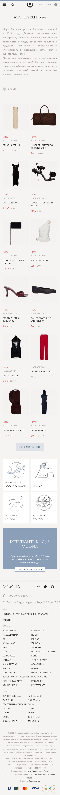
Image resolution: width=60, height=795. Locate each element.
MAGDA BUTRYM (10, 141)
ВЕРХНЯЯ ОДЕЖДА (11, 696)
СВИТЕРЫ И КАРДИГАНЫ (14, 704)
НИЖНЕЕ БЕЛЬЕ (35, 696)
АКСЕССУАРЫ (34, 700)
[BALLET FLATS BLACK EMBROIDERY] (44, 289)
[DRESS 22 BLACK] (16, 174)
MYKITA (6, 668)
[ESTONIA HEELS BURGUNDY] (16, 289)
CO (4, 639)
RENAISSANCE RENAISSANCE (16, 677)
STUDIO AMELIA (10, 685)
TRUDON (35, 643)
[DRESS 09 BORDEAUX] (16, 402)
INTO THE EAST (39, 660)
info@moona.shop (33, 781)
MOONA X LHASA (39, 677)
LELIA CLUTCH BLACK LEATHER (13, 262)
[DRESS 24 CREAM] (16, 117)
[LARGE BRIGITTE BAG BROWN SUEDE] (44, 117)
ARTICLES (7, 620)
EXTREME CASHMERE (12, 681)
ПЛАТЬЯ (6, 708)
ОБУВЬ (31, 708)
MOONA (32, 712)
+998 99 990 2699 (17, 596)
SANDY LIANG (9, 643)
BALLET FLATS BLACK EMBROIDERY (41, 320)
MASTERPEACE (38, 685)
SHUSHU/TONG (10, 664)
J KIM (5, 651)
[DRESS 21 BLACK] (16, 347)
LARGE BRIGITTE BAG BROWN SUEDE (42, 147)
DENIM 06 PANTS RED (41, 371)
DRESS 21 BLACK (11, 375)
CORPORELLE (9, 656)
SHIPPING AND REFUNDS (24, 614)
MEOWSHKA (37, 681)
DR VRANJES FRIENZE (41, 672)
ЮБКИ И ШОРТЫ (11, 721)
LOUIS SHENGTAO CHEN (43, 651)
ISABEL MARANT (10, 630)
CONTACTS (42, 614)
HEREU (34, 635)
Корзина (55, 5)
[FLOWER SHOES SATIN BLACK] (44, 174)
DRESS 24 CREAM (11, 145)
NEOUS (6, 647)
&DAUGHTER (37, 664)
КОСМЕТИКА (34, 717)
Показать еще (30, 447)
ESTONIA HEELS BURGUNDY (11, 320)
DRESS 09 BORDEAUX (13, 430)
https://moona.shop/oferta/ (37, 771)
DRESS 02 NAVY (38, 430)
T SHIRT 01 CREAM (40, 260)
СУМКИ (31, 704)
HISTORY (7, 614)
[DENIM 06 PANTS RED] (44, 347)
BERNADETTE (37, 630)
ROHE (34, 656)
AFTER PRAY (36, 647)
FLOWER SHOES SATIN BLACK (42, 204)
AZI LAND (7, 660)
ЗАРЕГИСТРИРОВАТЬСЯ (30, 569)
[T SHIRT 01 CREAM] (44, 232)
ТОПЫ (6, 712)
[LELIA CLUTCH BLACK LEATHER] (16, 232)
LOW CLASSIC (9, 672)
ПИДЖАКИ (8, 700)
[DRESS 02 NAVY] (44, 402)
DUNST (34, 668)
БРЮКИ (6, 717)
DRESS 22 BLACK (11, 203)
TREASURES (33, 721)
